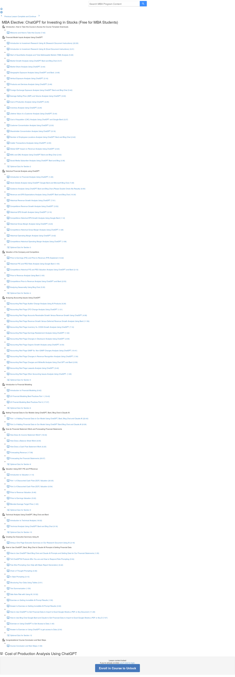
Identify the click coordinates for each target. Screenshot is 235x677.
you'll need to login (127, 663)
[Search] (143, 3)
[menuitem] (1, 13)
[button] (1, 9)
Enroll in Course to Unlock (117, 668)
